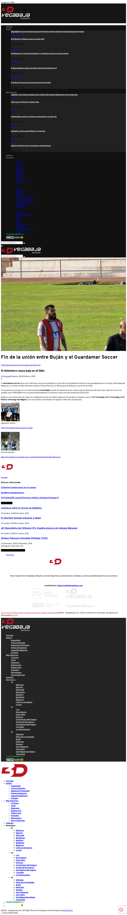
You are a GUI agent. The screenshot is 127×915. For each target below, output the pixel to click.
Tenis (13, 660)
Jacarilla (19, 205)
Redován (19, 220)
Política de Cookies (39, 612)
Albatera (19, 163)
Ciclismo (14, 97)
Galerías (9, 155)
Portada (9, 27)
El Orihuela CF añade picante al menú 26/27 (28, 39)
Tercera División (18, 642)
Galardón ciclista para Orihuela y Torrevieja (28, 131)
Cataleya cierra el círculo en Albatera (21, 508)
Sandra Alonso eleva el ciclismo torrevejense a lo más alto (34, 117)
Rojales (19, 222)
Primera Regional (19, 647)
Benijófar (19, 175)
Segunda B (15, 34)
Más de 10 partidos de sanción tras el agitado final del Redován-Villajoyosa (30, 457)
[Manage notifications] (121, 910)
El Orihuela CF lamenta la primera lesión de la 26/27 (31, 83)
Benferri (19, 173)
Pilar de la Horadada (24, 215)
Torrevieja (20, 232)
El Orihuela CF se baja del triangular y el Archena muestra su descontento (40, 53)
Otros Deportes (18, 675)
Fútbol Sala (16, 667)
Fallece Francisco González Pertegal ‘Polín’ (24, 538)
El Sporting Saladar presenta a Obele (21, 518)
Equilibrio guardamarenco (12, 493)
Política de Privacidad (21, 612)
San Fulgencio (21, 225)
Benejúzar (20, 170)
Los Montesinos (22, 207)
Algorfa (19, 165)
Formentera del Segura (25, 197)
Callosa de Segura (23, 180)
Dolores (19, 195)
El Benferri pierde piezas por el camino (18, 487)
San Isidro (20, 227)
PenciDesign (67, 910)
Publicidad (53, 612)
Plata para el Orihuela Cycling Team (25, 102)
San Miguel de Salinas (24, 230)
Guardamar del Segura (24, 202)
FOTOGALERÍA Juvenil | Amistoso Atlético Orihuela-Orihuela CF (30, 498)
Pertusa (6, 376)
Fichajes (14, 652)
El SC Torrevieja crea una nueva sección (17, 428)
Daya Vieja (20, 192)
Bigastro (19, 178)
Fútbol (8, 29)
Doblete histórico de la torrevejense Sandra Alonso (31, 146)
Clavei (15, 615)
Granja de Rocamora (24, 200)
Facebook (10, 555)
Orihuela (19, 212)
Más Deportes (11, 92)
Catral (18, 182)
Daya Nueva (20, 190)
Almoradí (19, 168)
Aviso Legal (6, 612)
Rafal (18, 217)
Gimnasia (15, 662)
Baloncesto (16, 665)
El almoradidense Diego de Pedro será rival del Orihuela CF (34, 68)
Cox (17, 187)
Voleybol (15, 670)
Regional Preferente (20, 645)
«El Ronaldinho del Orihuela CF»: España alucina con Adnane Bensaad (39, 528)
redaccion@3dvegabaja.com (70, 585)
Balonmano (16, 672)
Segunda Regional (33, 365)
